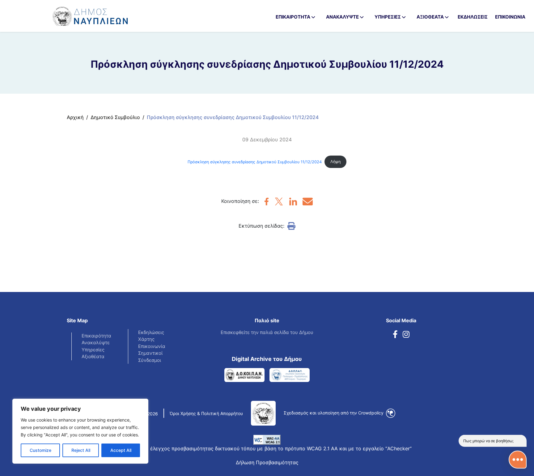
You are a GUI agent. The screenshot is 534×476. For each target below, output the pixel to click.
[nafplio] (267, 203)
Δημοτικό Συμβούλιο (115, 117)
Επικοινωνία (151, 346)
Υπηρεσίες (93, 350)
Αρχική (75, 117)
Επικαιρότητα (96, 336)
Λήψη (335, 161)
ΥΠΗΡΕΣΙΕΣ (388, 17)
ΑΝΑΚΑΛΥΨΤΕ (342, 17)
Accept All (120, 450)
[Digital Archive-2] (289, 375)
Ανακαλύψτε (96, 342)
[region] (80, 431)
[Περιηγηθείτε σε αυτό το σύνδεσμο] (395, 334)
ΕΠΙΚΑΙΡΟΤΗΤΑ (293, 17)
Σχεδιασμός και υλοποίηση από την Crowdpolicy (334, 412)
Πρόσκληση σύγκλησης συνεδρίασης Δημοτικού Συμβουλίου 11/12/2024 (255, 161)
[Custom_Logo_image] (74, 13)
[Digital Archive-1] (244, 375)
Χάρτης (146, 339)
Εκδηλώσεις (151, 332)
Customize (40, 450)
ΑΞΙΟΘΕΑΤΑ (430, 17)
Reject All (80, 450)
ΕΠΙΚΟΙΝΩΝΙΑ (510, 17)
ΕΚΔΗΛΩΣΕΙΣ (473, 17)
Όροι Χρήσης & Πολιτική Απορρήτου (206, 413)
